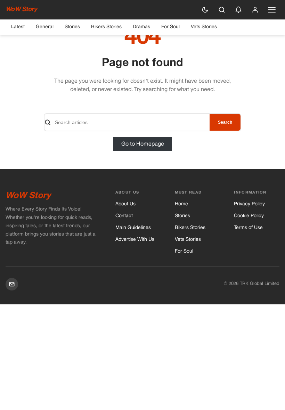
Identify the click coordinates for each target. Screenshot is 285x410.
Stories (72, 27)
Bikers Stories (106, 27)
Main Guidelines (133, 228)
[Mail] (12, 284)
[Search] (221, 9)
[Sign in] (255, 9)
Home (181, 204)
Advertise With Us (134, 239)
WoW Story (21, 10)
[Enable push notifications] (238, 9)
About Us (125, 204)
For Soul (170, 27)
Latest (18, 27)
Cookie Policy (249, 216)
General (45, 27)
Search (225, 122)
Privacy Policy (249, 204)
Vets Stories (204, 27)
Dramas (141, 27)
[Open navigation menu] (271, 9)
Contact (124, 216)
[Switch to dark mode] (205, 9)
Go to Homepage (142, 143)
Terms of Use (248, 228)
